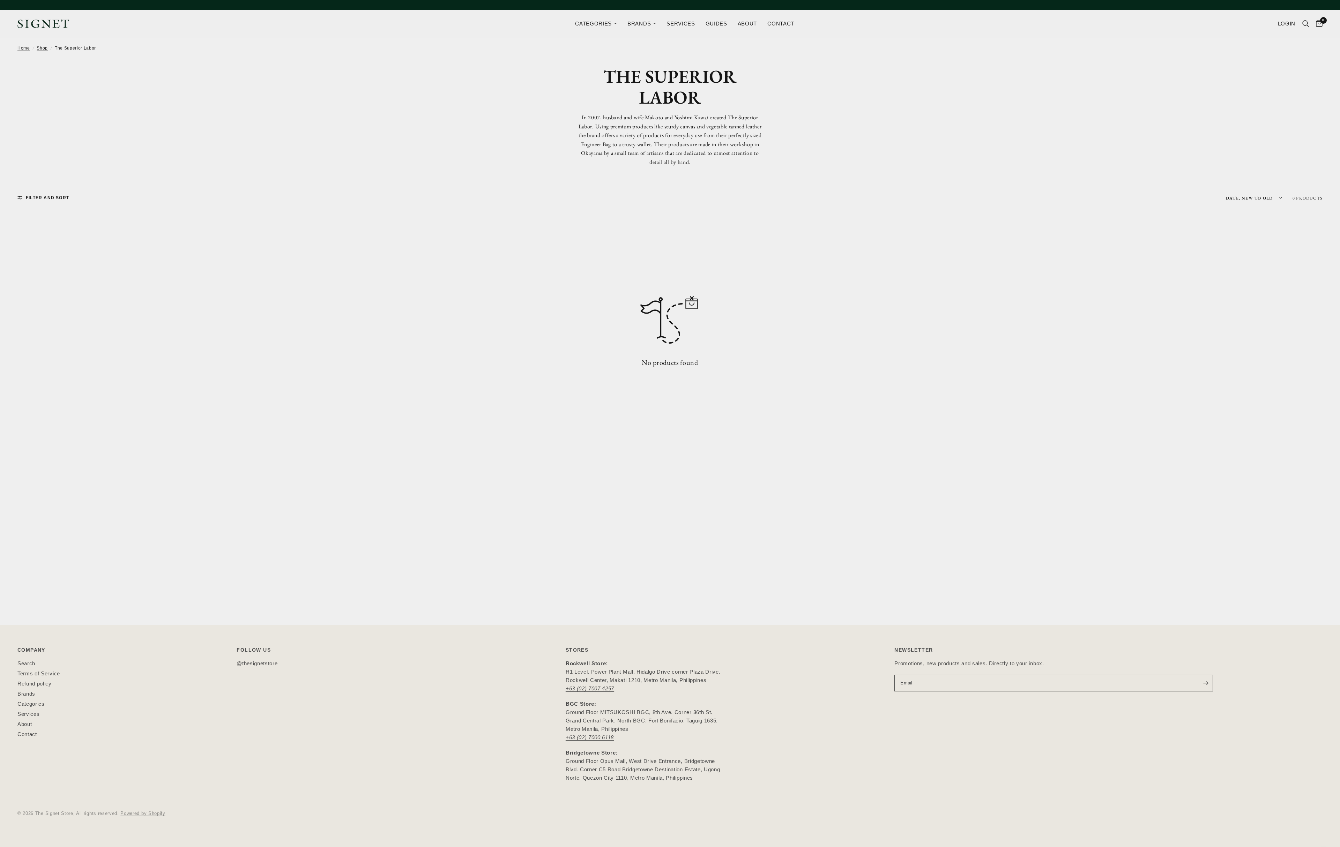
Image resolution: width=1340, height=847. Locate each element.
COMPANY (31, 649)
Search (26, 663)
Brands (26, 694)
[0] (1317, 24)
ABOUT (747, 24)
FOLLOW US (254, 649)
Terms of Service (38, 673)
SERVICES (681, 24)
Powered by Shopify (142, 813)
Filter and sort (47, 197)
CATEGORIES (593, 24)
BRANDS (639, 24)
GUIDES (716, 24)
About (24, 724)
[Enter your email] (1206, 683)
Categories (31, 704)
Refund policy (34, 684)
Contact (27, 734)
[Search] (1305, 24)
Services (28, 714)
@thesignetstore (257, 663)
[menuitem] (596, 23)
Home (23, 48)
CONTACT (780, 24)
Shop (42, 48)
